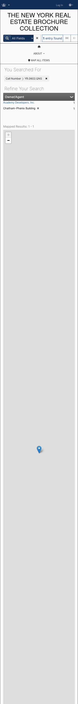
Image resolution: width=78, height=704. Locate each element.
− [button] (8, 140)
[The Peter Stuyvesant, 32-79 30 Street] (39, 449)
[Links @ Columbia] (6, 5)
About (38, 53)
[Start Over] (37, 38)
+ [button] (8, 134)
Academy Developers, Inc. (19, 102)
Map (40, 60)
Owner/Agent (14, 97)
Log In (59, 5)
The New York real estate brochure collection (39, 21)
